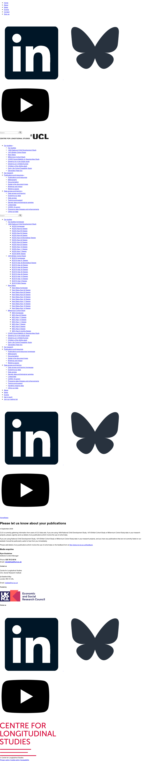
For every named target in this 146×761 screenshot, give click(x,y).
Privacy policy (5, 760)
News (6, 7)
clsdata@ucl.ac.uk (11, 583)
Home (6, 3)
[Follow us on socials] (31, 79)
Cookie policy (15, 760)
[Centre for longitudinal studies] (39, 138)
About (6, 5)
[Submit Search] (20, 132)
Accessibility (24, 760)
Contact (6, 12)
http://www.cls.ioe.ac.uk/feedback (81, 545)
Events (6, 9)
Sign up (6, 14)
